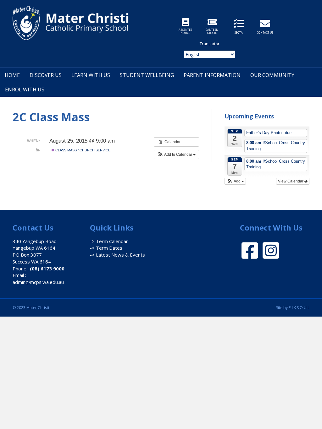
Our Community (272, 75)
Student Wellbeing (147, 75)
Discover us (46, 75)
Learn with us (90, 75)
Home (12, 75)
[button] (176, 154)
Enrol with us (24, 89)
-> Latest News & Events (117, 255)
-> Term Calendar (109, 241)
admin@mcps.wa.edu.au (38, 282)
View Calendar (291, 181)
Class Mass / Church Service (82, 150)
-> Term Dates (106, 248)
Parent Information (212, 75)
